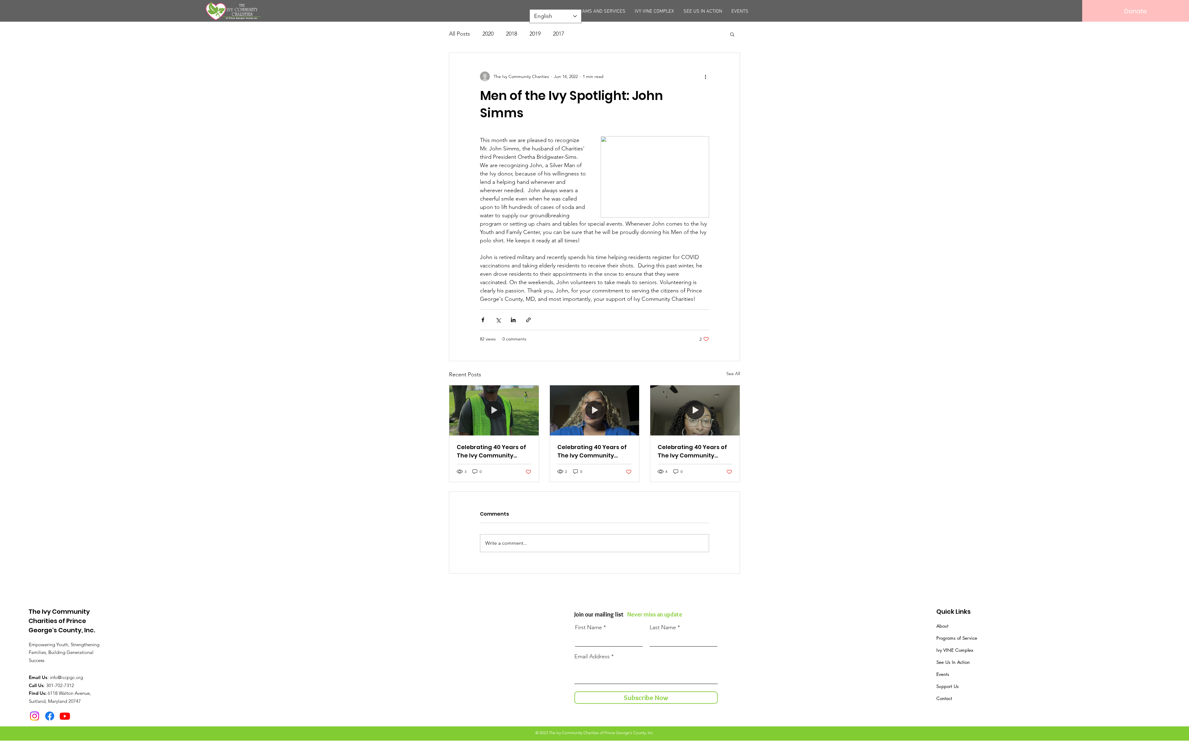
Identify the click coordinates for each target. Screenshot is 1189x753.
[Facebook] (50, 716)
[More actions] (705, 76)
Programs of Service (956, 638)
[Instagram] (34, 716)
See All (733, 373)
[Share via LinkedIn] (513, 320)
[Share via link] (528, 320)
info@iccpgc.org (66, 677)
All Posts (459, 33)
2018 (511, 33)
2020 (488, 33)
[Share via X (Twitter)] (498, 320)
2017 (558, 33)
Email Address (592, 656)
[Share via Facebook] (483, 320)
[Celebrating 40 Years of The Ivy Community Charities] (494, 410)
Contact (944, 698)
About (942, 626)
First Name (588, 627)
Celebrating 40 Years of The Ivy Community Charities (491, 451)
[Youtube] (65, 716)
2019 (535, 33)
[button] (732, 34)
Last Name (663, 627)
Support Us (947, 686)
